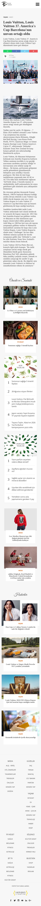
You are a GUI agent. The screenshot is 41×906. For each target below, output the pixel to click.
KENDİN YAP (10, 787)
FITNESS (10, 847)
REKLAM (31, 871)
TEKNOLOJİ (31, 819)
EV (31, 802)
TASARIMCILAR (10, 774)
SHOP (31, 863)
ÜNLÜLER (10, 783)
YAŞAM (5, 17)
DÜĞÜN (10, 791)
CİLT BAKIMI (30, 778)
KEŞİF (31, 828)
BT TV (10, 858)
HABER (11, 17)
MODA (10, 761)
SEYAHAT (30, 798)
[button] (7, 99)
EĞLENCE (31, 834)
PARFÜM (31, 783)
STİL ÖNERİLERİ (10, 770)
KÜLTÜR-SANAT (10, 880)
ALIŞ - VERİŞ (10, 766)
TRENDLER (10, 778)
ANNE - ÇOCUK (30, 811)
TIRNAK (30, 770)
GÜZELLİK (31, 761)
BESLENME (10, 843)
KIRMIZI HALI (30, 852)
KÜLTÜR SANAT (30, 839)
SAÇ (30, 766)
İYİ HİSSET (10, 834)
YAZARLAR (30, 867)
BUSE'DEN (31, 858)
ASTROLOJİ (10, 852)
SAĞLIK (10, 839)
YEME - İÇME (30, 806)
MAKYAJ (31, 774)
